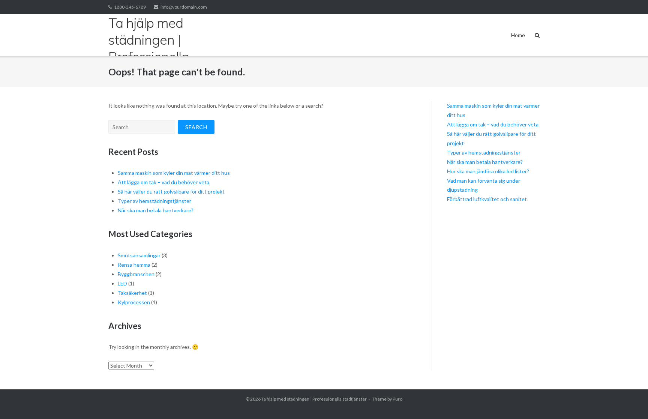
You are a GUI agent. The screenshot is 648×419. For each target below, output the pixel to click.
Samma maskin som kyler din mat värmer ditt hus (174, 173)
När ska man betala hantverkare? (156, 210)
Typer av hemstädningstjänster (154, 201)
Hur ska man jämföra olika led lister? (488, 171)
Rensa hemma (134, 264)
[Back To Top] (629, 401)
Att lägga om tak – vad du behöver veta (163, 182)
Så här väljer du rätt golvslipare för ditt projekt (171, 191)
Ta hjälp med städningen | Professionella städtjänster (314, 399)
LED (122, 283)
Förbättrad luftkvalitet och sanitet (487, 199)
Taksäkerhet (132, 293)
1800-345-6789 (130, 7)
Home (518, 35)
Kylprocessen (134, 302)
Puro (397, 399)
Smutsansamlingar (139, 255)
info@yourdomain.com (183, 7)
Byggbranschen (136, 274)
